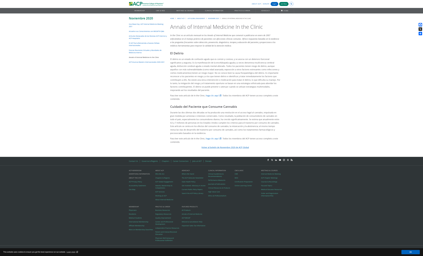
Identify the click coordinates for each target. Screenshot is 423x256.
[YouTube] (280, 160)
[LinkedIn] (276, 160)
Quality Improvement (163, 218)
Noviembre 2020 (141, 18)
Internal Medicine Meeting (271, 174)
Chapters (165, 161)
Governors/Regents (150, 161)
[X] (420, 29)
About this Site (135, 178)
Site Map (132, 189)
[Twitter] (272, 160)
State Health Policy (188, 182)
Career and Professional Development (164, 223)
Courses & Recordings (269, 182)
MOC (236, 178)
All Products (186, 210)
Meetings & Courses (185, 11)
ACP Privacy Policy (135, 182)
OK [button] (410, 252)
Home (172, 18)
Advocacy (265, 11)
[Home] (146, 4)
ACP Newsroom (135, 170)
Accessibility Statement (137, 186)
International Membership (138, 222)
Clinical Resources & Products (219, 188)
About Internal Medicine (164, 200)
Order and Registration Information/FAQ (269, 194)
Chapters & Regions (162, 178)
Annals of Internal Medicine (192, 214)
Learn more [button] (71, 252)
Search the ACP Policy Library (192, 193)
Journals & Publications (216, 184)
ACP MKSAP (186, 218)
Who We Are (159, 174)
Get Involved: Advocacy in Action (194, 186)
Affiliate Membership (136, 226)
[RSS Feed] (292, 160)
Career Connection (181, 161)
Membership (140, 11)
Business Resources (162, 210)
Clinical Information (214, 11)
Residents (132, 214)
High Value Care (214, 192)
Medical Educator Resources (271, 189)
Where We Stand (188, 174)
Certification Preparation (244, 182)
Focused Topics (266, 186)
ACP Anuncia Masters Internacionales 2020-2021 (147, 62)
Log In (274, 4)
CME (236, 174)
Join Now (284, 4)
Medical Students (135, 218)
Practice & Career (242, 11)
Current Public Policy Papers (192, 189)
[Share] (420, 33)
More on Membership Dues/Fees (141, 230)
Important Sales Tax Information (193, 226)
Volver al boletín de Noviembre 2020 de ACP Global (225, 147)
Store (286, 11)
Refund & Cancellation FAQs (192, 222)
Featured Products (190, 207)
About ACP (256, 4)
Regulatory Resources (163, 214)
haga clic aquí (212, 95)
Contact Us (133, 161)
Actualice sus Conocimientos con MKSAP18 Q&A (146, 31)
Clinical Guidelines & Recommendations (216, 175)
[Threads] (288, 160)
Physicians (133, 210)
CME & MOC (160, 11)
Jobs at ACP (197, 161)
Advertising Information (139, 174)
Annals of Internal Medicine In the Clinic (144, 57)
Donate (266, 4)
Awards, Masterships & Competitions (163, 187)
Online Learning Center (243, 186)
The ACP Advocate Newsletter (192, 178)
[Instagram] (284, 160)
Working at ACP (161, 196)
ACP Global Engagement (196, 18)
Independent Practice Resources (167, 228)
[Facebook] (420, 25)
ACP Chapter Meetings (269, 178)
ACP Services (160, 192)
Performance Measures (216, 180)
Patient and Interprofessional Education (166, 233)
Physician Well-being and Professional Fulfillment (164, 239)
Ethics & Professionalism (217, 196)
